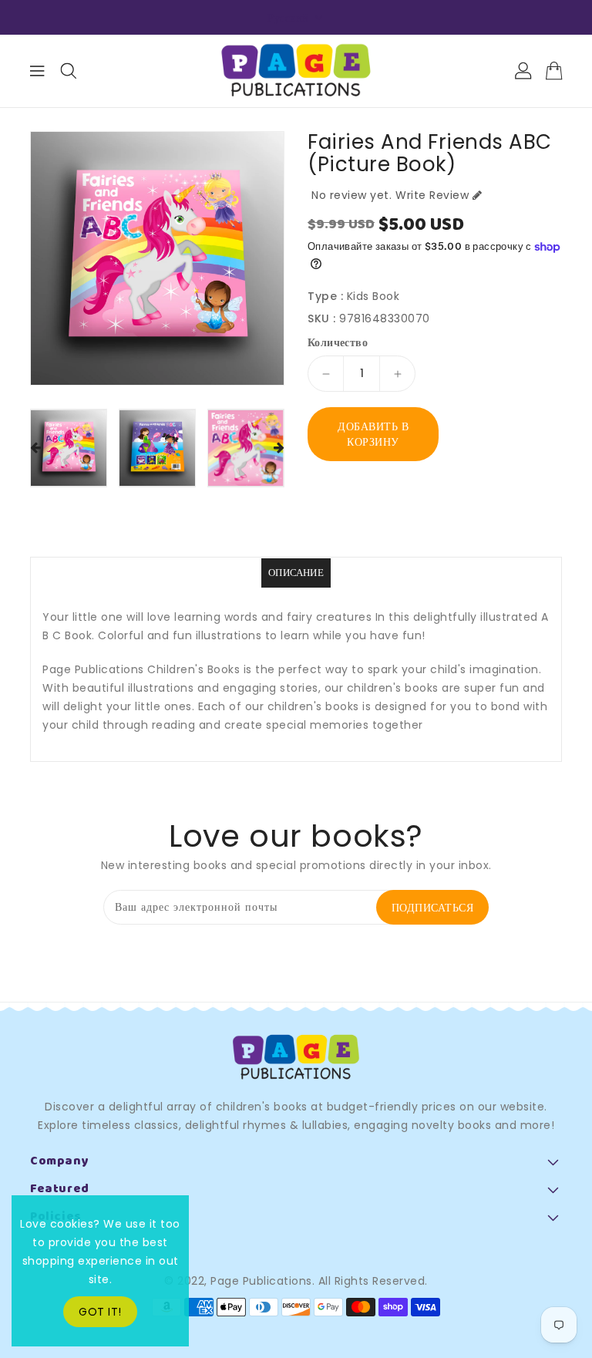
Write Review (432, 195)
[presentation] (35, 448)
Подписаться (433, 907)
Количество (338, 342)
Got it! (100, 1311)
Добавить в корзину (373, 434)
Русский (288, 17)
